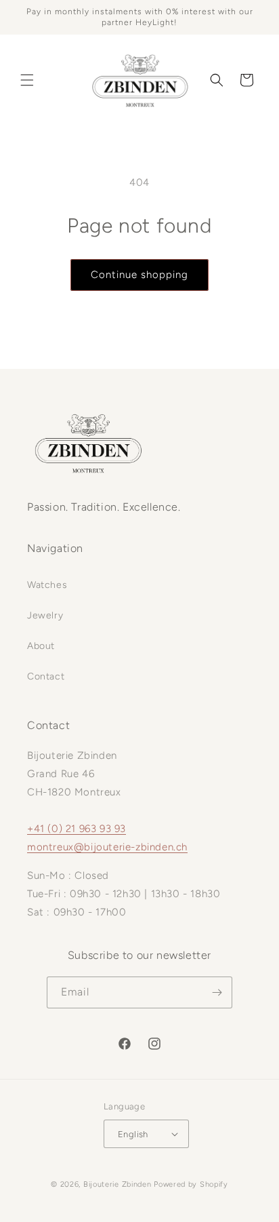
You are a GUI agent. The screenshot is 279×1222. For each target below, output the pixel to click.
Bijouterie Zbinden (117, 1184)
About (41, 646)
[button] (27, 80)
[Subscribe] (217, 992)
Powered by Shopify (191, 1184)
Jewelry (45, 615)
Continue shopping (139, 275)
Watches (47, 585)
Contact (45, 676)
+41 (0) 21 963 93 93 (76, 829)
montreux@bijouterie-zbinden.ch (107, 847)
